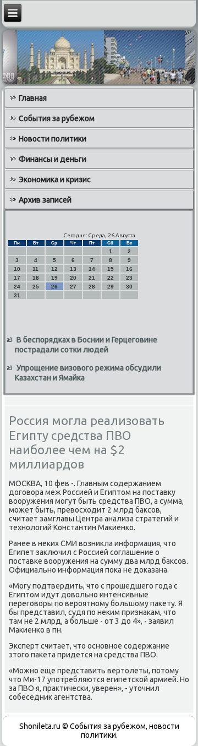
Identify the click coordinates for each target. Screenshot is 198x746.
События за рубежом (57, 118)
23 (129, 278)
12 (54, 269)
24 (17, 287)
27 (73, 287)
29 (110, 287)
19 (54, 278)
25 (35, 287)
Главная (33, 98)
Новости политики (52, 138)
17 (17, 278)
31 (17, 295)
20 (73, 278)
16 (129, 269)
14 (92, 269)
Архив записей (45, 199)
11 (35, 269)
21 (92, 278)
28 (92, 287)
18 (35, 278)
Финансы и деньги (52, 159)
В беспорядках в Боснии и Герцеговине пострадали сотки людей (86, 344)
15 (110, 269)
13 (73, 269)
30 (129, 287)
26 (54, 287)
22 (110, 278)
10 (17, 269)
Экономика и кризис (55, 179)
